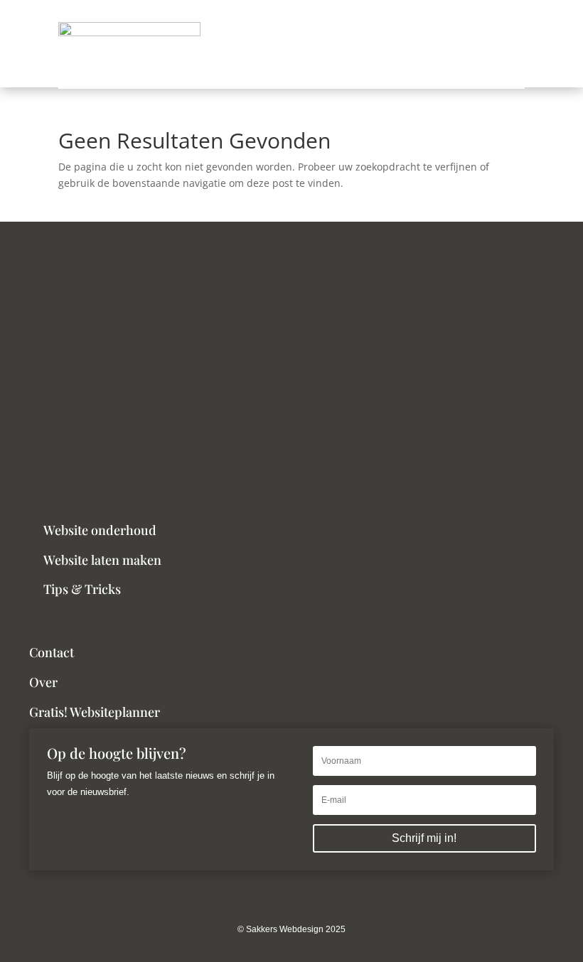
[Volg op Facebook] (291, 912)
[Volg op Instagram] (270, 912)
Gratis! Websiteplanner (94, 711)
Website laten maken (102, 559)
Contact (51, 652)
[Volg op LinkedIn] (313, 912)
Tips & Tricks (82, 589)
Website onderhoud (99, 530)
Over (43, 682)
